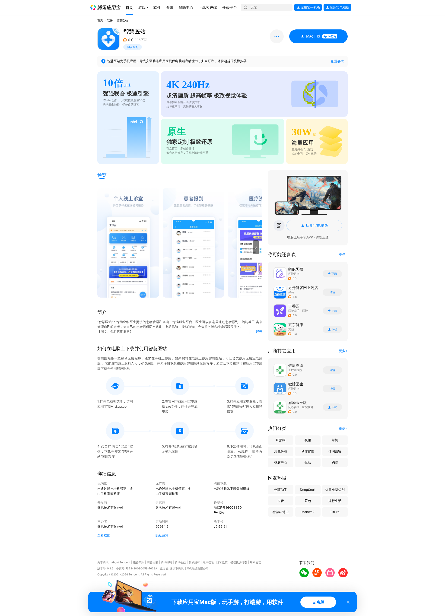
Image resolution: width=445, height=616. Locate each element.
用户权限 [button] (208, 562)
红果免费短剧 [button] (335, 490)
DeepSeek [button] (308, 490)
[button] (105, 7)
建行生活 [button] (334, 501)
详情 (332, 292)
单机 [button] (335, 440)
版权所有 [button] (194, 562)
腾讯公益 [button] (180, 562)
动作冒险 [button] (307, 451)
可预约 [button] (281, 440)
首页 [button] (100, 20)
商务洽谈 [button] (152, 562)
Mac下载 (321, 36)
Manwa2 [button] (308, 512)
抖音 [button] (280, 501)
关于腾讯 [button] (102, 562)
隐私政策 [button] (162, 535)
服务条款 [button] (138, 562)
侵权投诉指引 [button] (238, 562)
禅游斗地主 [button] (281, 512)
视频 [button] (308, 440)
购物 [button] (335, 462)
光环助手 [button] (280, 490)
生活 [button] (308, 462)
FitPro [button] (335, 512)
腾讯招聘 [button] (166, 562)
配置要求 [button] (337, 61)
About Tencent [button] (120, 562)
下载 (334, 273)
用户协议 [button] (255, 562)
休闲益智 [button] (334, 451)
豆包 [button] (308, 501)
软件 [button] (110, 20)
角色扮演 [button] (280, 451)
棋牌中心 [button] (280, 462)
